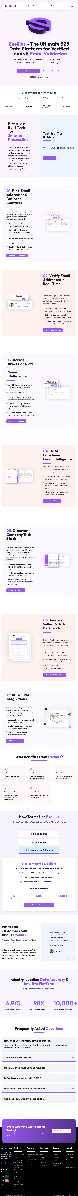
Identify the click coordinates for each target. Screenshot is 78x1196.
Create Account (46, 6)
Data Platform (18, 1182)
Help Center (44, 1165)
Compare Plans (49, 71)
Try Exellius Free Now (61, 1131)
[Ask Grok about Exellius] (2, 1180)
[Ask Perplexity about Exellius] (7, 1176)
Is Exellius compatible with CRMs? (22, 1078)
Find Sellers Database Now (54, 675)
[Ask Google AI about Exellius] (2, 1184)
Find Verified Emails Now (53, 330)
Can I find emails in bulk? (17, 1057)
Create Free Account (28, 71)
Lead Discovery (19, 1155)
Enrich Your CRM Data (52, 501)
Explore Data (37, 905)
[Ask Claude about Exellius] (7, 1180)
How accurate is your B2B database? (24, 1088)
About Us (55, 1155)
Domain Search (19, 1157)
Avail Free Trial (49, 158)
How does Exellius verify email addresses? (27, 1040)
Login (58, 6)
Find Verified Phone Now (16, 421)
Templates (43, 1162)
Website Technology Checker (18, 1177)
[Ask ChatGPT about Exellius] (2, 1176)
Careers (55, 1160)
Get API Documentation (15, 741)
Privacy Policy (70, 1167)
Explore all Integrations (16, 590)
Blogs (41, 1155)
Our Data (56, 1157)
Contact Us (69, 1155)
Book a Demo (32, 6)
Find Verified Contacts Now (17, 256)
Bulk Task (30, 1164)
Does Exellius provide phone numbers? (25, 1067)
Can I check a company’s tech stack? (24, 1098)
